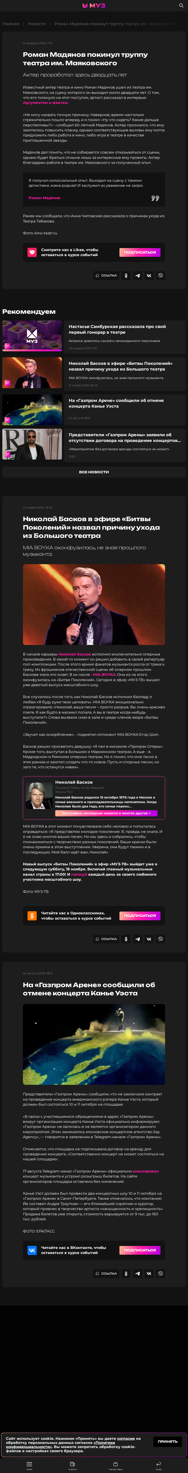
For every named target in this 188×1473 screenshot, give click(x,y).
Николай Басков (74, 654)
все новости (94, 472)
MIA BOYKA (104, 674)
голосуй (79, 874)
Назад (159, 1469)
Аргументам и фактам (45, 102)
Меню (29, 1469)
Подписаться (140, 252)
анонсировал (146, 1171)
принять (167, 1441)
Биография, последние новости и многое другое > (106, 813)
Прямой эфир (115, 1469)
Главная (10, 23)
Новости (72, 1469)
